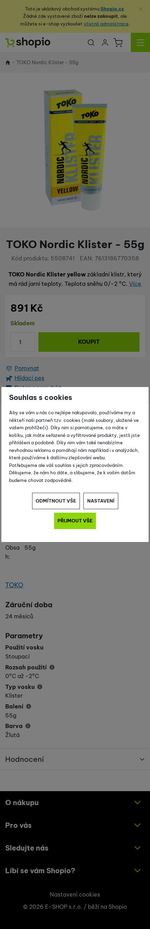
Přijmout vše (75, 520)
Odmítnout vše (56, 501)
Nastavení (100, 501)
